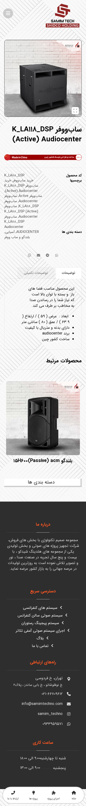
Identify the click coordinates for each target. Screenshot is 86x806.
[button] (8, 13)
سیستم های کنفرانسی (40, 608)
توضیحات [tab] (68, 273)
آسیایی (10, 232)
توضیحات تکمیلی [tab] (36, 273)
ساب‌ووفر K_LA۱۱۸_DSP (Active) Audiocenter (21, 211)
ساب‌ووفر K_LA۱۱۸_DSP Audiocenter (14, 222)
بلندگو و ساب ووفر (17, 237)
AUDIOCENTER (27, 232)
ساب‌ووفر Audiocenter (21, 198)
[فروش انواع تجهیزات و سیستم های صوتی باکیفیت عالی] (62, 15)
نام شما (72, 685)
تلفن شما (71, 707)
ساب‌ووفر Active (30, 196)
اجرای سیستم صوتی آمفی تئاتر (40, 631)
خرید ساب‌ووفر (23, 180)
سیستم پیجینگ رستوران (40, 623)
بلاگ (40, 638)
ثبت (48, 782)
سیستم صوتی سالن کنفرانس (40, 615)
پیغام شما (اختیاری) (63, 729)
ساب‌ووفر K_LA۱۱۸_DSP (21, 204)
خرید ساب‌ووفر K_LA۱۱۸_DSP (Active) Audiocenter (21, 186)
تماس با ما (40, 646)
